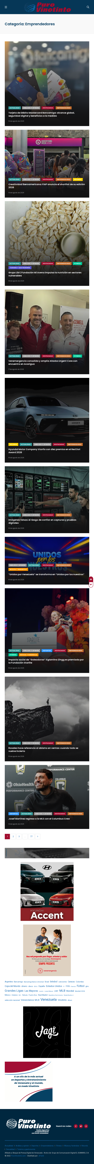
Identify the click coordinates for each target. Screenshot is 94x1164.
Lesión (41, 991)
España (42, 986)
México (8, 995)
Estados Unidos (54, 986)
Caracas (71, 982)
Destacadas (48, 108)
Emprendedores (63, 108)
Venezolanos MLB (30, 1000)
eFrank (41, 1156)
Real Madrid (42, 995)
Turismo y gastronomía (20, 268)
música (15, 995)
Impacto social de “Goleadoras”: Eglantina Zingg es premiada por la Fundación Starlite (46, 661)
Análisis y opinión (31, 108)
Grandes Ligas (14, 990)
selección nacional (12, 1000)
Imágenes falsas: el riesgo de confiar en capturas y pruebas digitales (42, 521)
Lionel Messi (49, 991)
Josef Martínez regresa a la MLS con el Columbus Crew (39, 818)
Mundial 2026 (80, 991)
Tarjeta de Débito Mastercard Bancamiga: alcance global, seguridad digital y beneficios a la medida (41, 114)
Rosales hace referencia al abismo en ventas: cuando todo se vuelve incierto (43, 749)
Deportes (47, 650)
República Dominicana (56, 995)
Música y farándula (18, 569)
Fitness (77, 263)
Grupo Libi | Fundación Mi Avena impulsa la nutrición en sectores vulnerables (44, 274)
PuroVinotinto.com (18, 1156)
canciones (63, 982)
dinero (24, 986)
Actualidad (14, 108)
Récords (77, 179)
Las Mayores (31, 990)
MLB (62, 990)
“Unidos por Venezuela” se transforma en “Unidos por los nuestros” (46, 574)
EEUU (35, 986)
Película (25, 995)
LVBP (56, 991)
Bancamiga (18, 982)
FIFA (68, 986)
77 (31, 836)
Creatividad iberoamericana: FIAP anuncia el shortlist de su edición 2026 (46, 186)
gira (87, 986)
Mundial (70, 991)
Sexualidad (10, 1149)
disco (30, 986)
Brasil (47, 982)
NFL (20, 995)
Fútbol (80, 986)
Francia (73, 986)
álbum (70, 1000)
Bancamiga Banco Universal (34, 982)
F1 (64, 986)
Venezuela (49, 999)
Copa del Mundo (12, 986)
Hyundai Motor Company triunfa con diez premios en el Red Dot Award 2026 (44, 451)
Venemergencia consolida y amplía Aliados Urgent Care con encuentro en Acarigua (42, 362)
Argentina (9, 982)
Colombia (80, 982)
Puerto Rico (33, 995)
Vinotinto (62, 1000)
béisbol (53, 981)
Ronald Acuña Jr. (69, 995)
